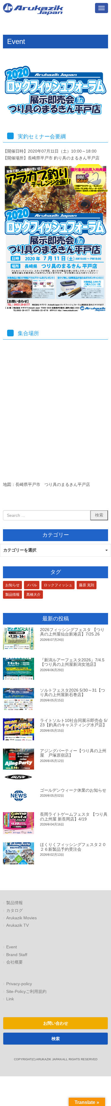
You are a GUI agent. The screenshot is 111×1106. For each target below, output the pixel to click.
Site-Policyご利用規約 (26, 991)
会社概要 (14, 962)
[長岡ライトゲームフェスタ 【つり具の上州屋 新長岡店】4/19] (18, 823)
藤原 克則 (86, 585)
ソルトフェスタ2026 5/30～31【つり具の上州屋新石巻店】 (72, 692)
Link (10, 999)
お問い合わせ (55, 1023)
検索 (56, 1038)
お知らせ (12, 585)
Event (11, 947)
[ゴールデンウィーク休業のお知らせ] (18, 796)
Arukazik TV (17, 925)
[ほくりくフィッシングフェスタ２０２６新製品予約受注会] (18, 853)
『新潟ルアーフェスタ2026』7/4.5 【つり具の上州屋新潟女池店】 (72, 662)
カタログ (14, 910)
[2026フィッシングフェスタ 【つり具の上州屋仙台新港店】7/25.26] (18, 638)
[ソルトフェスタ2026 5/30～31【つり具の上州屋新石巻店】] (18, 699)
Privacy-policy (19, 984)
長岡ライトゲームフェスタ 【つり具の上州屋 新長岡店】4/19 (73, 816)
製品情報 (12, 594)
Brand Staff (16, 955)
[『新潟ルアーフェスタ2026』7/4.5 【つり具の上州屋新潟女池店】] (18, 669)
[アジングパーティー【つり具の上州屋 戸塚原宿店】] (18, 764)
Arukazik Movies (21, 918)
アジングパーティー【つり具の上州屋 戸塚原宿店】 (73, 753)
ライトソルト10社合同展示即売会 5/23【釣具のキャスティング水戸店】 (73, 722)
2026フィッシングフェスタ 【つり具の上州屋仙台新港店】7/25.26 (72, 631)
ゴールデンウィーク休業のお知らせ (73, 790)
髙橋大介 (33, 594)
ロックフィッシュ (58, 585)
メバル (31, 585)
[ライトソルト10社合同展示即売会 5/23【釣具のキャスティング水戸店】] (18, 729)
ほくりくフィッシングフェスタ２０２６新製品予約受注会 (73, 846)
